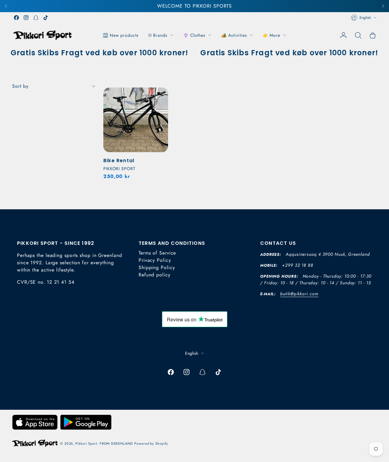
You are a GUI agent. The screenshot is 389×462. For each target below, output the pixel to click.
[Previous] (6, 6)
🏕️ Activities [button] (234, 35)
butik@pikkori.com (299, 294)
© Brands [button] (157, 35)
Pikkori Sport (86, 443)
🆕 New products (121, 35)
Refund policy (154, 274)
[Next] (383, 6)
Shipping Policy (157, 267)
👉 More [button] (271, 35)
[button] (358, 35)
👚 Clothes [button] (194, 35)
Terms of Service (157, 252)
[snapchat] (36, 17)
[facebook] (16, 17)
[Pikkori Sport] (42, 35)
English (365, 17)
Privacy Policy (155, 260)
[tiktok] (45, 17)
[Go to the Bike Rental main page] (135, 119)
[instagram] (26, 17)
